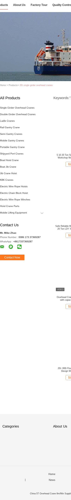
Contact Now (12, 257)
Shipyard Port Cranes (11, 153)
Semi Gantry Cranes (11, 134)
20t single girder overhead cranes (36, 85)
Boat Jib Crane (8, 166)
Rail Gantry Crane (10, 127)
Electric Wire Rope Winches (15, 199)
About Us (19, 4)
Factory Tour (39, 4)
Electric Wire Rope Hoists (14, 186)
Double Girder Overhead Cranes (18, 114)
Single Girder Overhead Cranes (17, 107)
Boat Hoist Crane (9, 160)
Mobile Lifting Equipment (13, 212)
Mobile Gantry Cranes (12, 140)
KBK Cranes (6, 179)
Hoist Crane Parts (9, 206)
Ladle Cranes (7, 120)
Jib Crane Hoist (8, 173)
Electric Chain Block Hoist (14, 193)
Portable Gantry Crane (12, 147)
